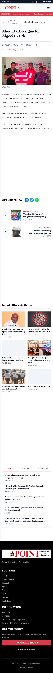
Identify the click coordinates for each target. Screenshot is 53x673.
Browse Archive (26, 649)
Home (4, 22)
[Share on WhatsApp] (37, 200)
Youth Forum (7, 601)
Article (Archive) (14, 22)
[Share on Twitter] (32, 200)
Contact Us (6, 616)
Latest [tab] (10, 468)
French (5, 590)
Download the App (28, 643)
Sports (5, 586)
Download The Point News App (15, 623)
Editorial (5, 583)
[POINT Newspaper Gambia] (33, 2)
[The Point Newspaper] (37, 2)
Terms (30, 668)
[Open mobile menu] (48, 7)
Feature (5, 597)
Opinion (5, 594)
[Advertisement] (26, 163)
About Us (6, 612)
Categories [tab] (42, 468)
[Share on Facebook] (27, 200)
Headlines (6, 576)
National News (8, 579)
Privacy (23, 668)
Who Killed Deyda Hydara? (13, 619)
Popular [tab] (26, 468)
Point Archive (46, 1)
